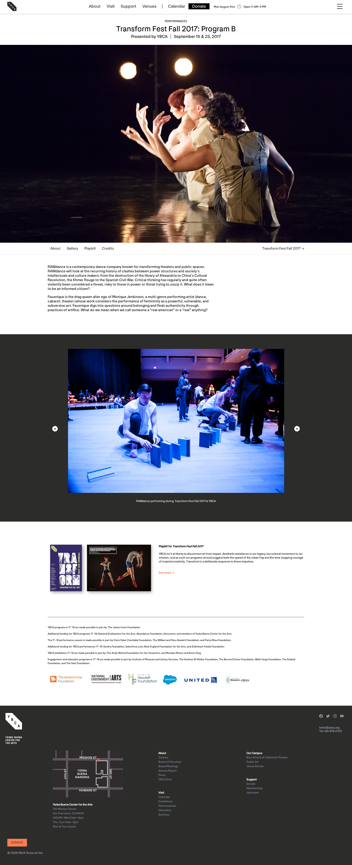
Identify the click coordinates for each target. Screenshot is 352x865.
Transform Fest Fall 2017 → (283, 248)
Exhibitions (165, 801)
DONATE (17, 842)
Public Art (252, 762)
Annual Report (167, 771)
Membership (254, 788)
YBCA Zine (165, 779)
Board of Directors (169, 762)
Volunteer (252, 792)
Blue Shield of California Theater (267, 757)
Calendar (176, 6)
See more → (166, 573)
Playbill (90, 248)
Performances (167, 806)
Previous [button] (55, 428)
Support (128, 6)
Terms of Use (34, 853)
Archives (164, 814)
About (94, 6)
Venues (149, 6)
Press (162, 775)
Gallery (72, 248)
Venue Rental (254, 766)
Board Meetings (168, 766)
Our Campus (254, 753)
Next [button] (297, 428)
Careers (163, 757)
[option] (176, 428)
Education (164, 810)
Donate (199, 6)
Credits (108, 248)
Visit (111, 6)
